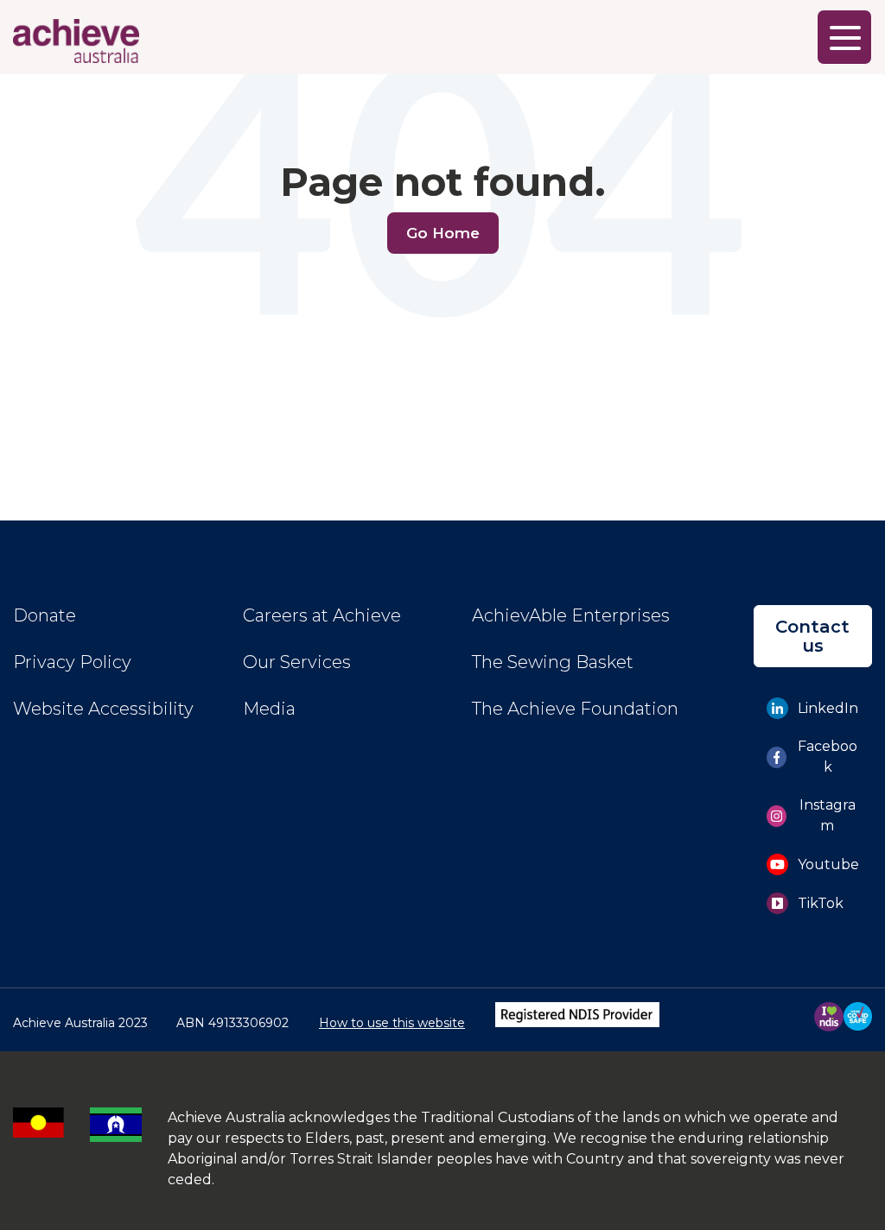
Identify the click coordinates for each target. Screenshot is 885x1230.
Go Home (443, 233)
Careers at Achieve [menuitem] (322, 615)
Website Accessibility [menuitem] (103, 708)
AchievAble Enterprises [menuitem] (571, 615)
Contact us (812, 636)
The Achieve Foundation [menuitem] (575, 708)
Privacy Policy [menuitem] (72, 662)
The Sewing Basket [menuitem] (553, 662)
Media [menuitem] (269, 708)
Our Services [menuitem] (297, 662)
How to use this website (392, 1023)
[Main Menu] (844, 37)
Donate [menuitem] (44, 615)
